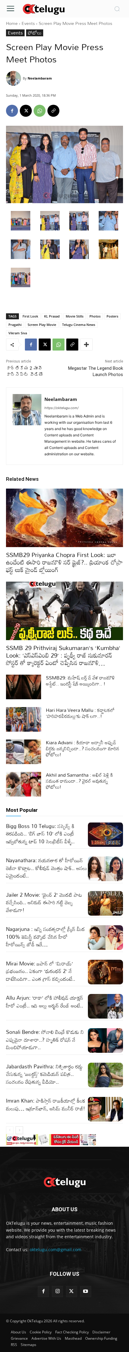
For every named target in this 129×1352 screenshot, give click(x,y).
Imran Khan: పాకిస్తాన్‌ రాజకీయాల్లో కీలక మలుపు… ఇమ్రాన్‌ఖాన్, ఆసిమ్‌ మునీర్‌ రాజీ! (45, 1104)
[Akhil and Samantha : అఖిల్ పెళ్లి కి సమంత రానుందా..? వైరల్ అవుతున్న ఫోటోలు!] (23, 784)
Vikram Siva (17, 333)
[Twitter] (71, 1291)
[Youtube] (85, 1291)
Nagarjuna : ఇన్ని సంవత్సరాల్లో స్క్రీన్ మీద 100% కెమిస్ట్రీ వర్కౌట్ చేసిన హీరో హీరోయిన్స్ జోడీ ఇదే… (45, 936)
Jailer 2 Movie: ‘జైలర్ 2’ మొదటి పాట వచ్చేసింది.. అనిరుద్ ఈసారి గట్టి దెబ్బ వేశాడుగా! (44, 902)
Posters (112, 316)
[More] (86, 345)
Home (12, 23)
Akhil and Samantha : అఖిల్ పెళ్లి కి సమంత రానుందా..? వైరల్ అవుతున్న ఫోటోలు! (79, 781)
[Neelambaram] (14, 78)
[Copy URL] (53, 111)
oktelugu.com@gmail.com (55, 1249)
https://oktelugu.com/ (61, 408)
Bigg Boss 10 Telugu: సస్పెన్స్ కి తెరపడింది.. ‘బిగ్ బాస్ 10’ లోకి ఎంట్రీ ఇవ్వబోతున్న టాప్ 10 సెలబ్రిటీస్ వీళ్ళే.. (40, 833)
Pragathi (15, 324)
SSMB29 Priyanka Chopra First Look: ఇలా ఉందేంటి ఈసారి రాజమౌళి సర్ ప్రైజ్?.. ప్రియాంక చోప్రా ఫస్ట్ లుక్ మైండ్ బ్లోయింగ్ (64, 562)
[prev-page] (10, 1130)
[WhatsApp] (40, 111)
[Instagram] (57, 1291)
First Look (30, 316)
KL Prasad (52, 316)
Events (28, 23)
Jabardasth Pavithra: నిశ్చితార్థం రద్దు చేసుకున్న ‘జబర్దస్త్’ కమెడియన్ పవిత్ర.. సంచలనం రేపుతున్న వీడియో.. (44, 1074)
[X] (26, 111)
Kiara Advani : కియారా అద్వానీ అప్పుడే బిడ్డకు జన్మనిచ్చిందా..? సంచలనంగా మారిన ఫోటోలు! (82, 748)
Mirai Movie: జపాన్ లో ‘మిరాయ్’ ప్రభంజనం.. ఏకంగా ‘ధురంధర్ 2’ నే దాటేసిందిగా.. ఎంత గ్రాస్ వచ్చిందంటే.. (40, 971)
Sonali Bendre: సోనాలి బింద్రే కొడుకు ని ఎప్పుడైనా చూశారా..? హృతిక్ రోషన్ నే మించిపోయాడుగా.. (45, 1039)
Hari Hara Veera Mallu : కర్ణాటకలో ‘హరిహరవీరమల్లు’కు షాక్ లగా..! (80, 713)
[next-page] (19, 1130)
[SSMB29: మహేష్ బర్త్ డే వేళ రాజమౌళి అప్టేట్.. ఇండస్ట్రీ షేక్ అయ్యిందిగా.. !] (23, 687)
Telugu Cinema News (78, 324)
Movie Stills (74, 316)
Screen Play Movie (42, 324)
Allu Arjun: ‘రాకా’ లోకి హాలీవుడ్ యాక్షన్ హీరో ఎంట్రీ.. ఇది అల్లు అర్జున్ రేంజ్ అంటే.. (44, 1001)
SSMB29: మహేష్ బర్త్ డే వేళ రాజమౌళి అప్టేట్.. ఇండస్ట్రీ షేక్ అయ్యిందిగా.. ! (80, 680)
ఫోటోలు (34, 32)
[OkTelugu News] (43, 9)
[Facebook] (12, 111)
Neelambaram (40, 78)
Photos (94, 316)
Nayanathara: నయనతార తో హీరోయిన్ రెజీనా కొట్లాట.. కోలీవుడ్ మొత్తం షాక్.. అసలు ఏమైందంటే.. (46, 868)
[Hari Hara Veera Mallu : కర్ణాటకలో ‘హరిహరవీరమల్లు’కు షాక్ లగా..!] (23, 719)
